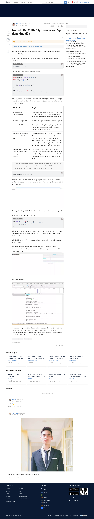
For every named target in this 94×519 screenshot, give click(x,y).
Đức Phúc (18, 23)
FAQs (67, 515)
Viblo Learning (46, 500)
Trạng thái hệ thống (10, 501)
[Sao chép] (62, 64)
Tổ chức (21, 488)
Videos (7, 493)
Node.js (20, 338)
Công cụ (8, 498)
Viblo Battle (46, 505)
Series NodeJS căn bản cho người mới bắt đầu (28, 47)
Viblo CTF (45, 495)
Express (26, 338)
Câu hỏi (8, 491)
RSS (71, 515)
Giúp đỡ (62, 515)
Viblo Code (45, 492)
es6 (30, 338)
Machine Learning (23, 498)
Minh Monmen (11, 360)
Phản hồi (57, 515)
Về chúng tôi (51, 515)
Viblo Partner (46, 502)
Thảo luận (8, 496)
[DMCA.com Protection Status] (83, 515)
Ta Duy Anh (31, 360)
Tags (20, 491)
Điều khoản (75, 515)
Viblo (44, 489)
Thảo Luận (30, 2)
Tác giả (20, 493)
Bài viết (8, 488)
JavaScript (15, 338)
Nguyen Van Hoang (73, 360)
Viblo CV (45, 497)
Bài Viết (16, 2)
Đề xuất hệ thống (23, 496)
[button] (73, 2)
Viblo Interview (46, 508)
